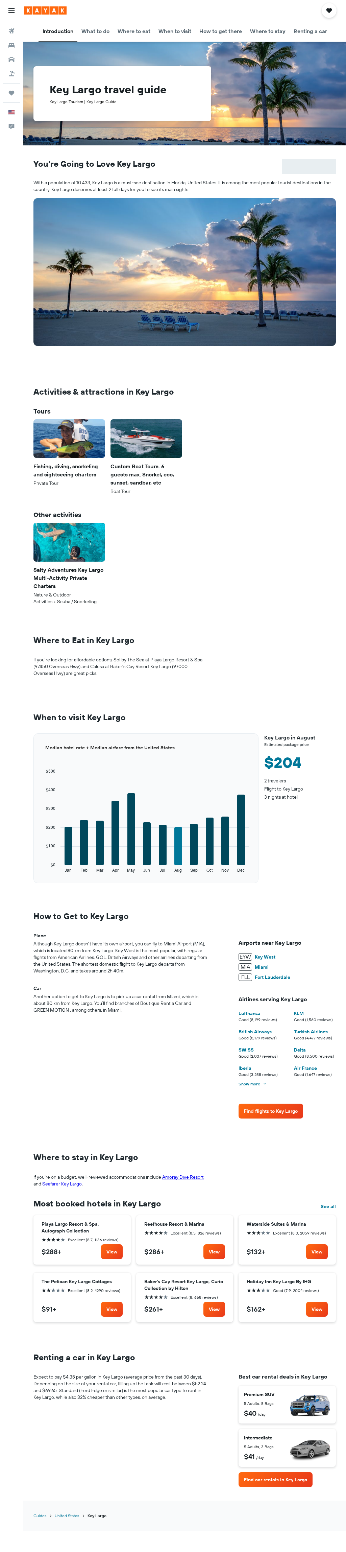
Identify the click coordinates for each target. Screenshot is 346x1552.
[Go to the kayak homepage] (45, 10)
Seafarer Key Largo (62, 1184)
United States (67, 1515)
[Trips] (11, 93)
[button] (11, 10)
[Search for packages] (11, 73)
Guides (40, 1515)
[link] (271, 1111)
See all (328, 1206)
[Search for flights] (11, 31)
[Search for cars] (11, 59)
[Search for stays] (11, 45)
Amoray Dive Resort (183, 1177)
